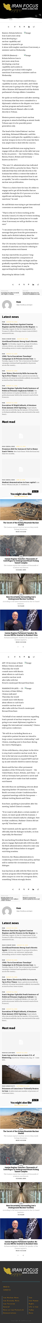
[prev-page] (18, 647)
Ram (18, 302)
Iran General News (8, 446)
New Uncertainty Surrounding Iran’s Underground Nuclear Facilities (21, 598)
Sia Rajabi (21, 606)
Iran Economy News (9, 339)
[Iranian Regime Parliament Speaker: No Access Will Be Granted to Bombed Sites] (21, 620)
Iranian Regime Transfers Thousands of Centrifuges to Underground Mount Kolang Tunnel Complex (21, 561)
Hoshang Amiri (21, 570)
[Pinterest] (24, 27)
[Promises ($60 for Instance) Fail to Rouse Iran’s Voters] (21, 434)
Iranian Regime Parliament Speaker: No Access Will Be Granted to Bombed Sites (21, 634)
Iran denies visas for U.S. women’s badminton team (31, 293)
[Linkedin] (29, 27)
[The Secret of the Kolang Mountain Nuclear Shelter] (21, 509)
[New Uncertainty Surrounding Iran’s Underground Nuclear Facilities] (21, 583)
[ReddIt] (34, 27)
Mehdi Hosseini (21, 531)
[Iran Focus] (21, 7)
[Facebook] (15, 27)
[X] (20, 27)
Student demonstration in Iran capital (19, 482)
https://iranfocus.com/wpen (24, 305)
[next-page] (23, 647)
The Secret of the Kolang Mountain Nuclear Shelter (21, 524)
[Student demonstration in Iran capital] (21, 468)
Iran (3, 322)
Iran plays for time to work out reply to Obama (10, 293)
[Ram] (8, 305)
